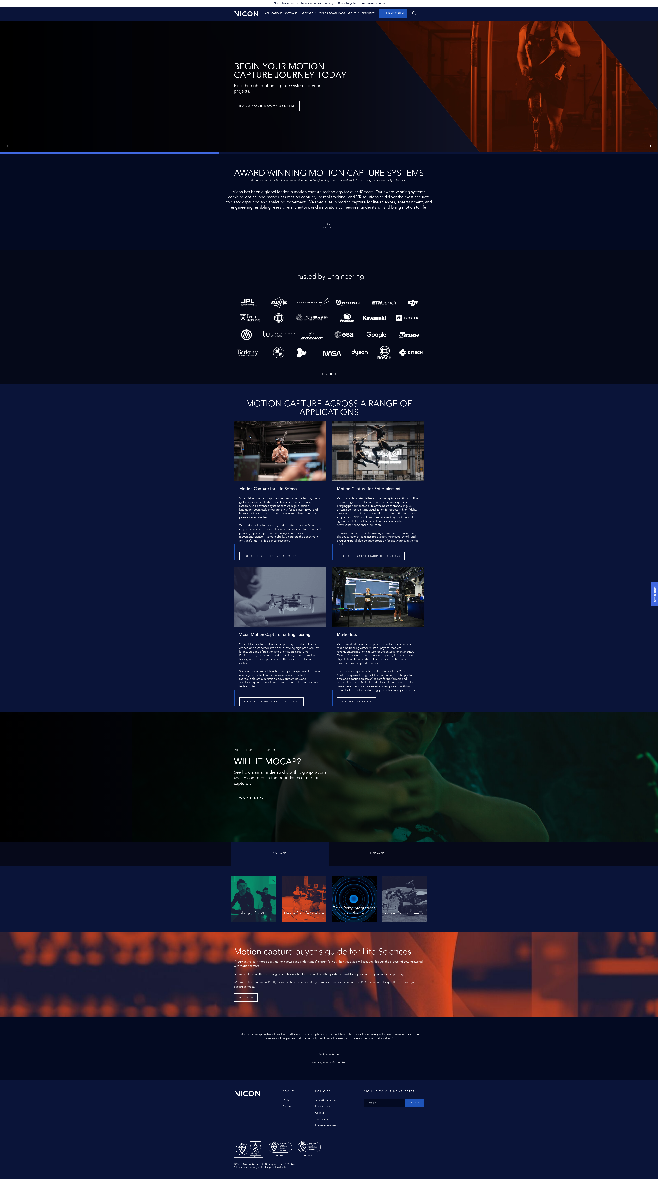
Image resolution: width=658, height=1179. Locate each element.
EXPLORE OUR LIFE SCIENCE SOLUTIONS (271, 556)
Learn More (254, 916)
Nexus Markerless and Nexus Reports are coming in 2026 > (329, 3)
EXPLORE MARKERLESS (357, 702)
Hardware (306, 13)
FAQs (286, 1100)
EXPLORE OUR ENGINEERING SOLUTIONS (271, 702)
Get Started (329, 226)
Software (290, 13)
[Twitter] (369, 1114)
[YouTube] (376, 1114)
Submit (415, 1103)
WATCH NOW (251, 798)
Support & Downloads (330, 13)
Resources (369, 13)
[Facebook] (366, 1114)
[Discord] (383, 1114)
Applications (273, 13)
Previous (6, 146)
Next (651, 146)
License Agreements (326, 1125)
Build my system (393, 13)
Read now (246, 998)
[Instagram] (372, 1114)
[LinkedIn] (379, 1114)
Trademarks (321, 1119)
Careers (287, 1106)
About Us (353, 13)
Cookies (319, 1113)
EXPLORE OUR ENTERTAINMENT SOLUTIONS (371, 556)
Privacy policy (322, 1106)
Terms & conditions (325, 1100)
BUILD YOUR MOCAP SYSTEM (266, 105)
